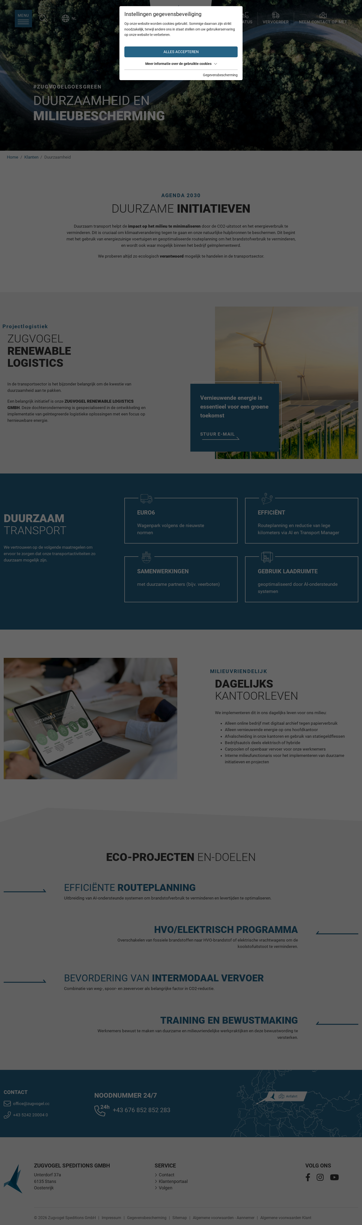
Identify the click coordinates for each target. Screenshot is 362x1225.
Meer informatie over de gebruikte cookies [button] (178, 64)
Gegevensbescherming (220, 75)
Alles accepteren (181, 52)
